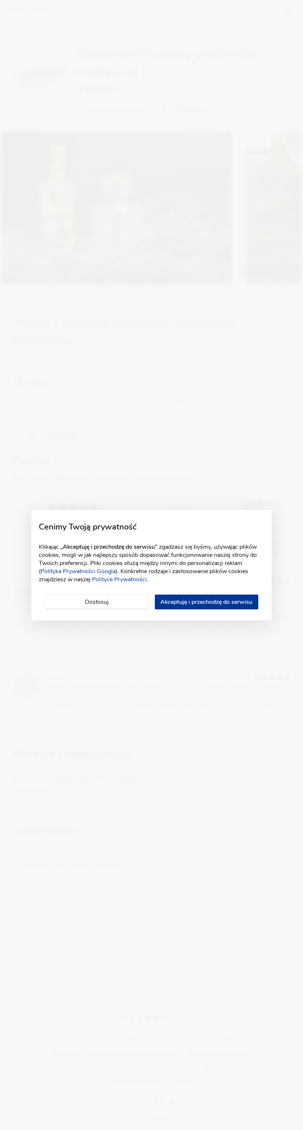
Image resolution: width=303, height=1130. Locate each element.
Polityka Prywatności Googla (78, 571)
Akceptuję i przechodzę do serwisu (206, 602)
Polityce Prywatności (119, 579)
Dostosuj (97, 602)
